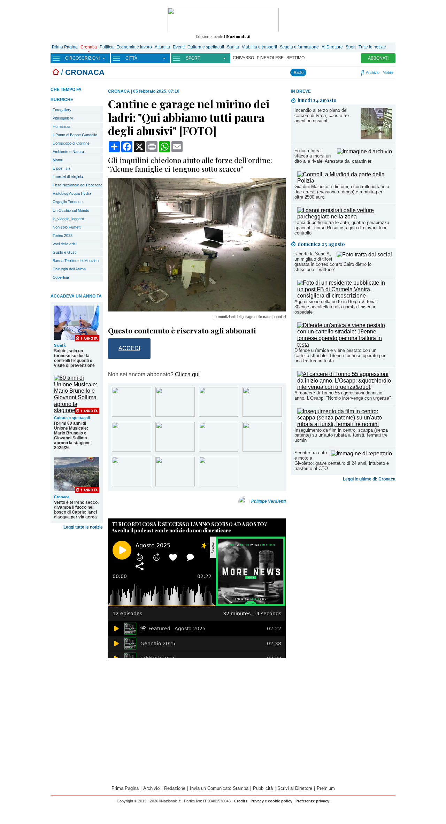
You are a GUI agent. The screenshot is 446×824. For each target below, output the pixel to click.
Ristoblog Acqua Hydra (72, 193)
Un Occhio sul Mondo (71, 210)
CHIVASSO (243, 57)
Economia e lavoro (134, 47)
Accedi (129, 348)
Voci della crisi (64, 244)
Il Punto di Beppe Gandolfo (75, 135)
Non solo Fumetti (67, 227)
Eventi (179, 47)
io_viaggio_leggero (68, 219)
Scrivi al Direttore (294, 788)
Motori (58, 160)
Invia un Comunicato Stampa (219, 788)
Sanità (233, 47)
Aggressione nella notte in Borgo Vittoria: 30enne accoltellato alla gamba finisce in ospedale (335, 307)
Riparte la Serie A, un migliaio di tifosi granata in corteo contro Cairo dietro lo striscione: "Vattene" (332, 261)
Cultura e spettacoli (205, 47)
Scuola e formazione (299, 47)
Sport (351, 47)
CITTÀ (131, 58)
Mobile (388, 72)
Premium (326, 788)
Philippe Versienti (268, 501)
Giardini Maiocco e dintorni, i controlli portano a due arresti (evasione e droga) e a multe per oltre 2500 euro (341, 192)
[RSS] (345, 72)
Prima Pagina (65, 47)
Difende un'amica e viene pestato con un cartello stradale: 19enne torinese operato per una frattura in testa (339, 355)
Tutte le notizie (372, 47)
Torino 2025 (62, 235)
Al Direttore (332, 47)
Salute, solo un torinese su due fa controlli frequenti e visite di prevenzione (74, 358)
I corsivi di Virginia (68, 177)
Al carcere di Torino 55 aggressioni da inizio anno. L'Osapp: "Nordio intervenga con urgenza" (342, 395)
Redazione (174, 788)
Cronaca (88, 47)
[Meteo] (350, 72)
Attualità (162, 47)
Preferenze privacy (312, 801)
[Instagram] (319, 72)
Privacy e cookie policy (271, 801)
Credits (240, 801)
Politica (107, 47)
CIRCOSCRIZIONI (82, 58)
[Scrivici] (356, 72)
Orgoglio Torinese (68, 202)
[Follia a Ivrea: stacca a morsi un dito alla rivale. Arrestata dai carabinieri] (364, 151)
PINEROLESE (270, 57)
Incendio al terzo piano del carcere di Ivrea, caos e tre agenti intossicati (321, 115)
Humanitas (62, 126)
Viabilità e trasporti (259, 47)
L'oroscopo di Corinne (71, 143)
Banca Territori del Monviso (76, 261)
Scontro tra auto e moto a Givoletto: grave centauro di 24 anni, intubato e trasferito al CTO (341, 460)
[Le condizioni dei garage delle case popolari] (197, 310)
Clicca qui (187, 374)
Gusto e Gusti (64, 252)
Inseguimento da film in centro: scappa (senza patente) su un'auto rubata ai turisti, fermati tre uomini (341, 435)
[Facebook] (311, 72)
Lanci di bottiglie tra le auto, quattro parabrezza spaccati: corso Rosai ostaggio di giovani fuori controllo (341, 228)
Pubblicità (263, 788)
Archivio (372, 72)
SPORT (193, 58)
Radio (298, 72)
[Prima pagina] (56, 72)
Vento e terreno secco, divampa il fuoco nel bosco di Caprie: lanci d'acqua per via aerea (76, 509)
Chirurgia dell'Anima (69, 269)
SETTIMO (295, 57)
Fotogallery (62, 110)
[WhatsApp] (337, 72)
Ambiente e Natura (68, 151)
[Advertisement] (343, 539)
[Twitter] (324, 72)
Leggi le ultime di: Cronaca (369, 479)
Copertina (61, 277)
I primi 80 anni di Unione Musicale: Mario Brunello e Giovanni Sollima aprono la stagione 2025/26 (72, 435)
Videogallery (63, 118)
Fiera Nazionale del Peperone (77, 185)
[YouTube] (329, 72)
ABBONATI (378, 58)
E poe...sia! (62, 168)
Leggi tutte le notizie (83, 527)
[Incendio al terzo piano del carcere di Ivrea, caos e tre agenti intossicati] (376, 137)
